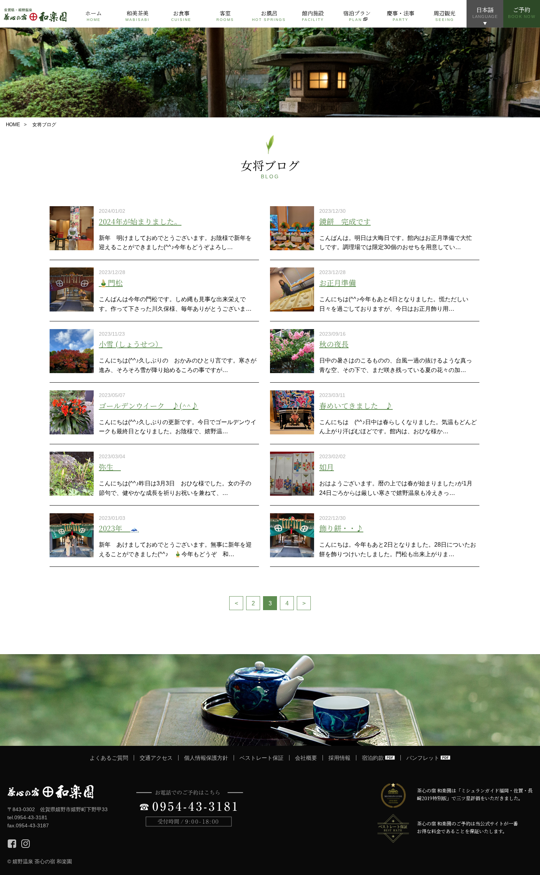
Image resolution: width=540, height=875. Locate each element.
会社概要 (306, 758)
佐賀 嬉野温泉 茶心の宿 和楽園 (36, 14)
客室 (225, 15)
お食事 (181, 15)
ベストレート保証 (262, 758)
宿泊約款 (373, 758)
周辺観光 (444, 15)
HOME (13, 124)
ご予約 (521, 12)
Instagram (25, 843)
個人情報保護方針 (206, 758)
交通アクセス (156, 758)
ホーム (93, 15)
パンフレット (422, 758)
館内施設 (313, 15)
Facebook (12, 843)
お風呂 (269, 15)
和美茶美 (137, 15)
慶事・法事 (400, 15)
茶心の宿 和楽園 (50, 792)
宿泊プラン (357, 15)
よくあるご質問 (109, 758)
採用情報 (339, 758)
